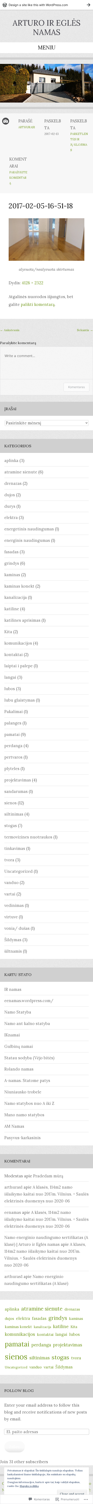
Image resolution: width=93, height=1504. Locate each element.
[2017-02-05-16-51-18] (46, 259)
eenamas (12, 1212)
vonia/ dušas (17, 928)
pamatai (12, 734)
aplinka (11, 460)
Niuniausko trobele (22, 1092)
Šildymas (12, 939)
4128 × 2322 (32, 282)
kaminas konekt (19, 586)
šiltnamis (13, 951)
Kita (8, 631)
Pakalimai (13, 711)
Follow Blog (19, 1390)
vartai (9, 894)
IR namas (12, 989)
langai (10, 677)
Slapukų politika (29, 1486)
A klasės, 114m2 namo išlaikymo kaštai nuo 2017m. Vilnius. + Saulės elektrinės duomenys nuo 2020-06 (46, 1194)
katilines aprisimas (22, 620)
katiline (11, 608)
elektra (11, 517)
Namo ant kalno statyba (27, 1023)
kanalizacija (15, 597)
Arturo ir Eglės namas (46, 27)
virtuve (11, 916)
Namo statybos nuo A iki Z (29, 1103)
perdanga (13, 745)
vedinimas (14, 905)
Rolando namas (19, 1069)
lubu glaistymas (19, 700)
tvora (9, 859)
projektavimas (17, 780)
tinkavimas (14, 848)
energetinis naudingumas (29, 529)
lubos (9, 688)
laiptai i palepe (18, 665)
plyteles (11, 768)
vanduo (11, 882)
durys (9, 506)
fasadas (11, 551)
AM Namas (14, 1126)
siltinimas (13, 814)
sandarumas (16, 791)
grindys (11, 563)
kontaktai (13, 654)
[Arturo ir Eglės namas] (46, 86)
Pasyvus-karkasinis (22, 1137)
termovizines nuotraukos (28, 837)
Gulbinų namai (18, 1046)
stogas (10, 825)
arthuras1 (26, 127)
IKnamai (12, 1035)
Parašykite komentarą (18, 178)
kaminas (12, 574)
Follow (14, 1446)
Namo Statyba (17, 1012)
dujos (9, 494)
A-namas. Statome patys (27, 1080)
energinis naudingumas (27, 540)
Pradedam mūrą (48, 1175)
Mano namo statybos (24, 1114)
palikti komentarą (38, 304)
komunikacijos (18, 643)
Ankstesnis (9, 330)
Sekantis (85, 330)
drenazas (13, 483)
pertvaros (13, 757)
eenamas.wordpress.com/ (28, 1000)
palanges (12, 723)
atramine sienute (20, 472)
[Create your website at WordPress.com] (46, 5)
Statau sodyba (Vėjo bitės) (29, 1057)
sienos (10, 802)
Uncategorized (18, 871)
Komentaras (76, 387)
